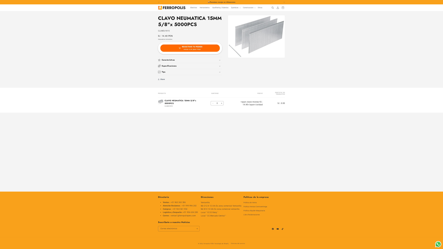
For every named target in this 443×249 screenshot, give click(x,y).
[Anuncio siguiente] (284, 2)
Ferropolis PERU (209, 243)
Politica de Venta (250, 202)
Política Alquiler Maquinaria (254, 210)
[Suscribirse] (196, 228)
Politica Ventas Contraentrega (255, 206)
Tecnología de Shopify (221, 243)
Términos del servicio (238, 243)
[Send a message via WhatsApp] (438, 244)
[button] (236, 7)
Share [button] (162, 79)
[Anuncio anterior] (158, 2)
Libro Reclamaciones (252, 215)
